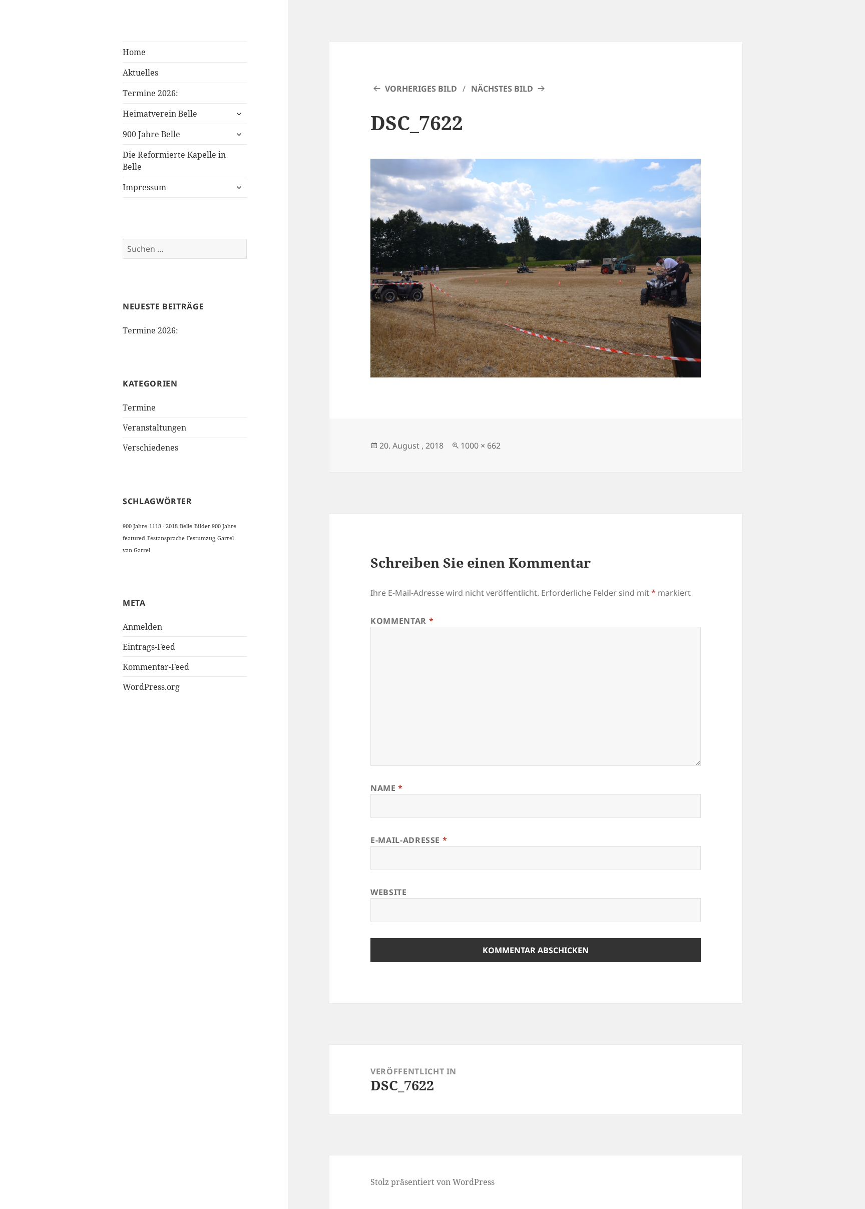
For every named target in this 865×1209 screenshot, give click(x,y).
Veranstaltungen (154, 427)
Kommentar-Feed (156, 666)
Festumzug (201, 538)
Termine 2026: (150, 93)
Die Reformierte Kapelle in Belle (174, 160)
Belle (186, 526)
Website (388, 892)
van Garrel (136, 550)
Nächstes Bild (502, 88)
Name (386, 787)
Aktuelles (140, 72)
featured (134, 538)
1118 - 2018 (163, 526)
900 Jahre (135, 526)
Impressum (144, 187)
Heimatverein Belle (160, 113)
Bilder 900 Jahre (215, 526)
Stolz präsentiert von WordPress (432, 1181)
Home (134, 52)
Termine (139, 407)
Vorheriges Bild (421, 88)
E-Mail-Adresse (408, 840)
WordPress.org (151, 686)
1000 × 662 (481, 445)
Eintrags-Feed (149, 646)
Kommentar (402, 620)
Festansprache (166, 538)
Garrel (225, 538)
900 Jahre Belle (151, 134)
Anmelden (142, 626)
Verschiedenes (150, 447)
